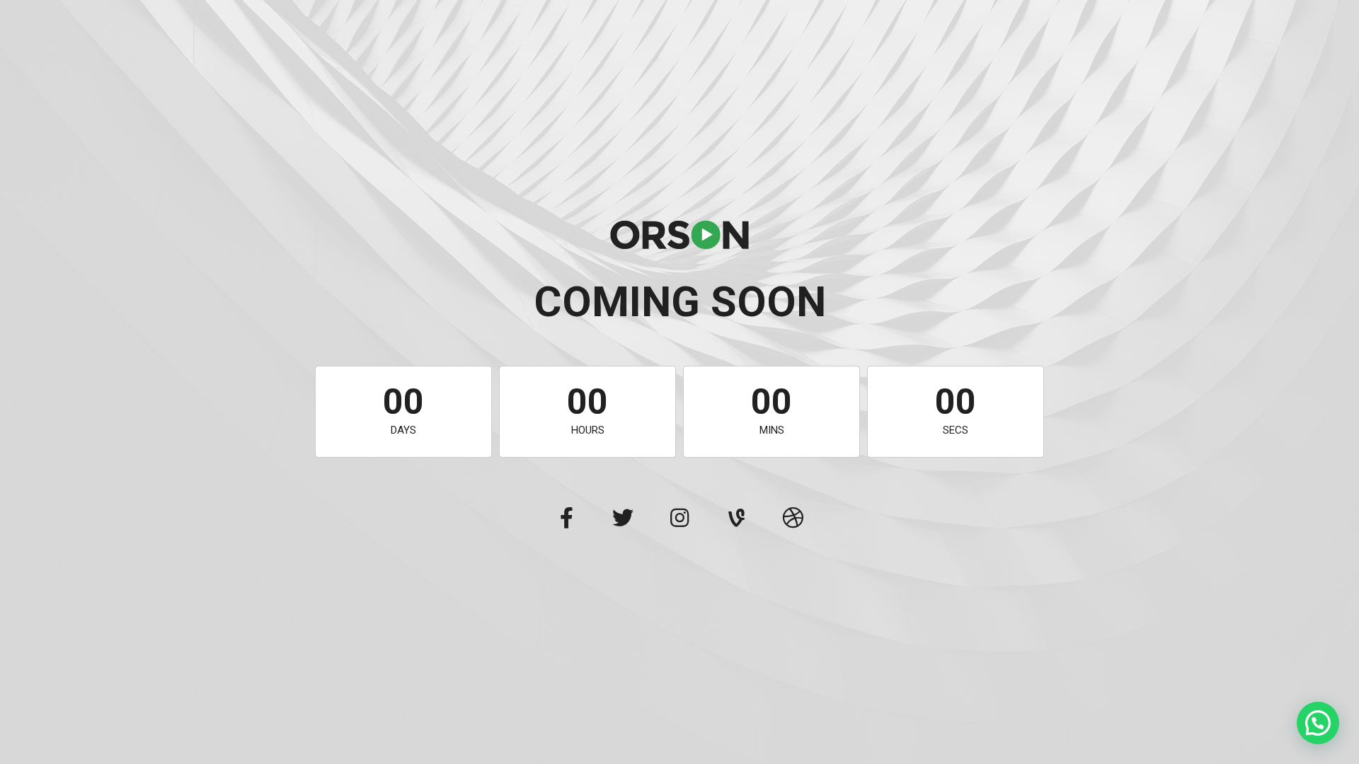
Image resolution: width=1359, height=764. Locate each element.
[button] (1318, 723)
